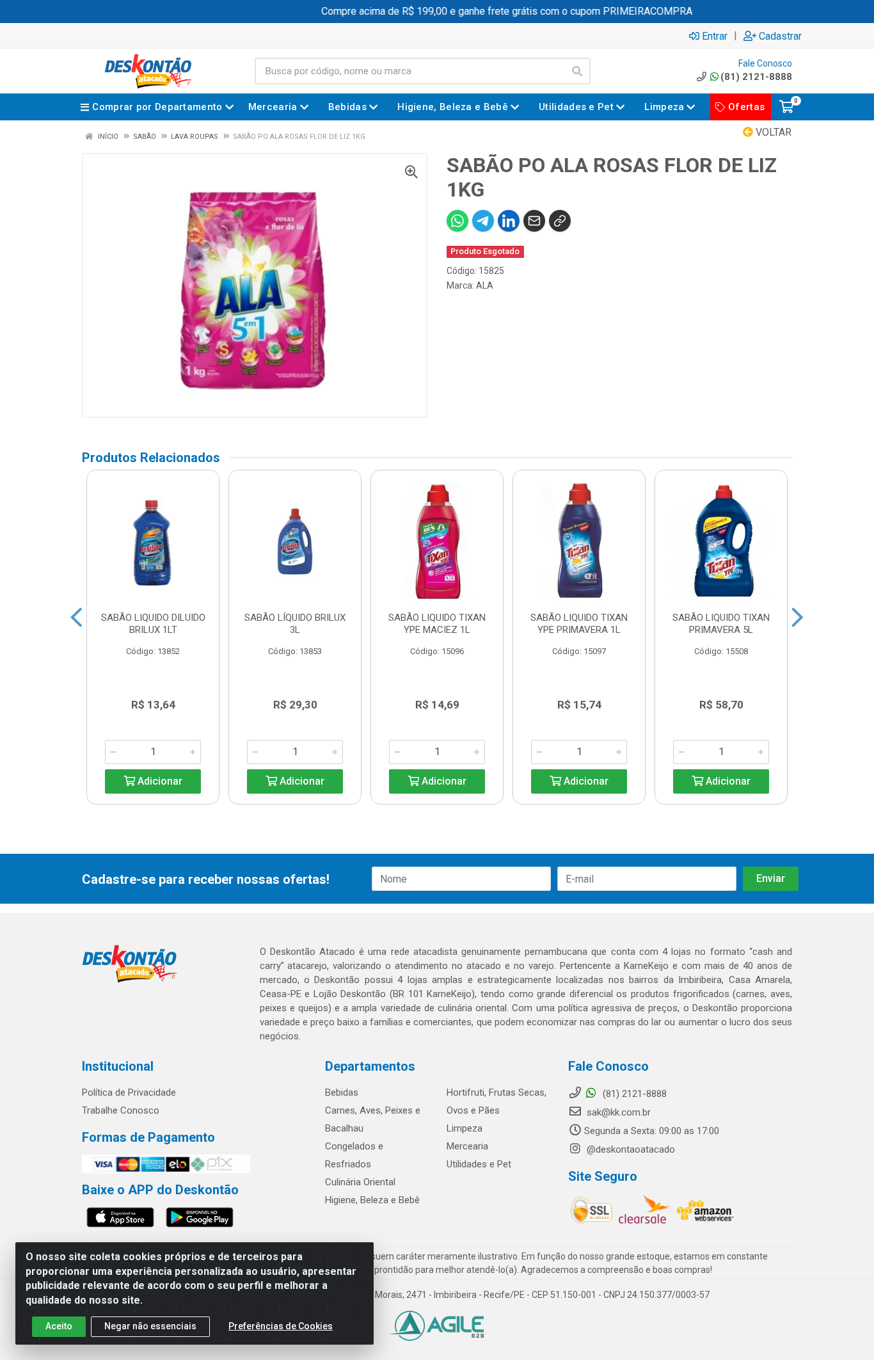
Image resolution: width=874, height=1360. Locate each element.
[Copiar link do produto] (560, 221)
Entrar (714, 36)
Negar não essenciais (150, 1326)
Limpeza (464, 1128)
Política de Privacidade (129, 1092)
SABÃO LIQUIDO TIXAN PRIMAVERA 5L (721, 624)
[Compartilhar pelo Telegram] (483, 221)
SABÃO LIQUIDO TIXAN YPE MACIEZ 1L (437, 624)
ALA (484, 285)
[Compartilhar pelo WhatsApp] (457, 221)
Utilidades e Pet (479, 1164)
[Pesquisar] (577, 71)
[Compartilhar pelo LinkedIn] (509, 221)
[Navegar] (76, 617)
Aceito (58, 1326)
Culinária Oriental (360, 1182)
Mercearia (467, 1146)
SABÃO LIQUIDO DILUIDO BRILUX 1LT (153, 624)
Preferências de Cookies (280, 1326)
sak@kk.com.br (617, 1112)
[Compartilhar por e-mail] (534, 221)
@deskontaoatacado (629, 1149)
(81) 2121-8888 (756, 77)
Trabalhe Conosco (120, 1110)
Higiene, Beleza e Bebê (372, 1200)
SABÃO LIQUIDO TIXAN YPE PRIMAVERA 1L (579, 624)
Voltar (772, 132)
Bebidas (341, 1092)
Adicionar (158, 781)
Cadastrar (780, 36)
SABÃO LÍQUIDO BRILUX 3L (295, 624)
